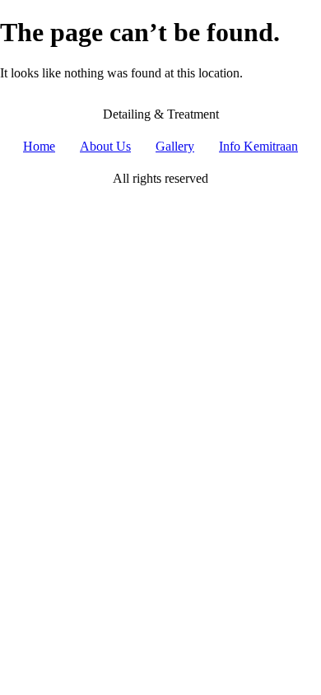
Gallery (175, 146)
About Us (105, 146)
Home (39, 146)
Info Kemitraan (258, 146)
